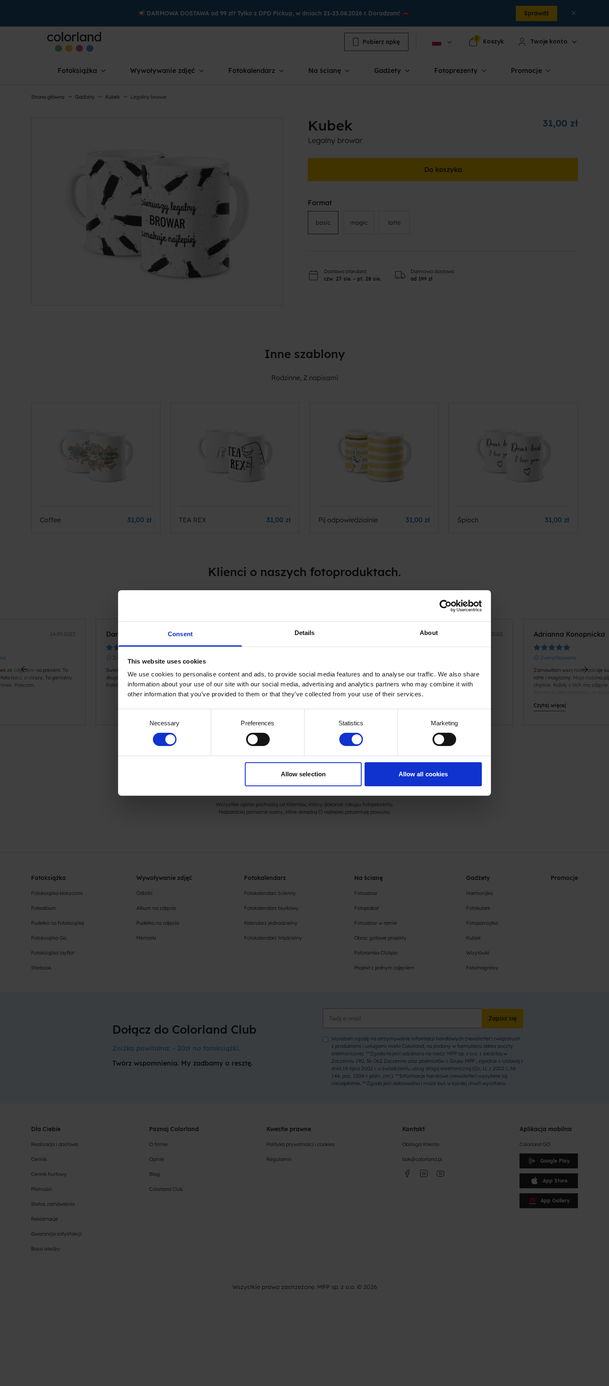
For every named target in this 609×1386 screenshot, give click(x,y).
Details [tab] (305, 632)
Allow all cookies (423, 774)
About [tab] (429, 632)
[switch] (258, 739)
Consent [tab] (180, 633)
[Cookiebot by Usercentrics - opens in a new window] (445, 605)
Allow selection (303, 774)
